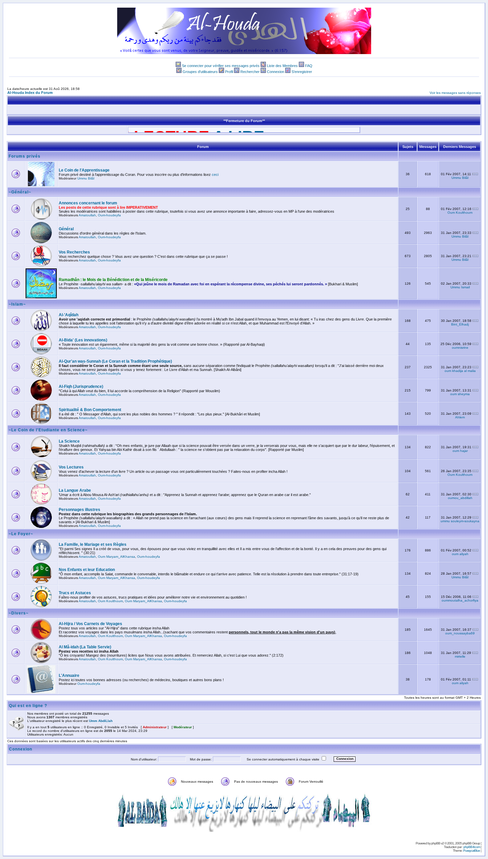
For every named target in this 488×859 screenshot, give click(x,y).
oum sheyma (460, 394)
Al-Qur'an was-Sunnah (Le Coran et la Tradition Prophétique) (115, 361)
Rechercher (250, 72)
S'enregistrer (301, 72)
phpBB (435, 843)
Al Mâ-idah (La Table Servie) (85, 647)
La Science (69, 441)
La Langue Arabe (75, 490)
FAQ (308, 66)
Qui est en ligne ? (28, 705)
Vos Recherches (74, 252)
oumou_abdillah (460, 498)
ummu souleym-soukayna (460, 521)
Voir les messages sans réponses (455, 93)
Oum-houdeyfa (109, 215)
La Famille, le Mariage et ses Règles (92, 544)
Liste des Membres (282, 66)
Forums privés (25, 156)
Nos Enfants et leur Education (87, 569)
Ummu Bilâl (85, 178)
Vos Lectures (71, 467)
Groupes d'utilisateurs (200, 72)
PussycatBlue (471, 850)
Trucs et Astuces (75, 593)
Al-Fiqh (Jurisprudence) (81, 386)
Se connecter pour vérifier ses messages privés (221, 66)
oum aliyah (460, 554)
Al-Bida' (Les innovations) (83, 340)
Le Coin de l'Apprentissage (84, 170)
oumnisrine (460, 347)
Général (66, 229)
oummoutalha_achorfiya (460, 600)
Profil (229, 72)
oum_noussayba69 (460, 633)
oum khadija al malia (460, 371)
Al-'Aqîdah (68, 315)
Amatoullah (87, 215)
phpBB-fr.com (471, 847)
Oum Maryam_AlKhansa (116, 556)
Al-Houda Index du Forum (30, 93)
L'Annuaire (69, 675)
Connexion (275, 72)
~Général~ (20, 192)
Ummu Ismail (460, 287)
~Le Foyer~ (21, 534)
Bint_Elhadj (460, 324)
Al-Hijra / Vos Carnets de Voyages (90, 623)
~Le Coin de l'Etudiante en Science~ (48, 430)
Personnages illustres (79, 509)
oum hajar (460, 451)
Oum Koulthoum (459, 212)
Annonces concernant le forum (88, 203)
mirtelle (460, 656)
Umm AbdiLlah (101, 721)
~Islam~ (17, 304)
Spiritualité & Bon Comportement (90, 409)
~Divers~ (19, 613)
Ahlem (460, 417)
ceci (215, 175)
